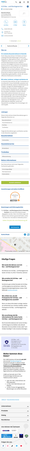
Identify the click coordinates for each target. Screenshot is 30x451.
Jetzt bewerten (15, 227)
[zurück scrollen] (1, 46)
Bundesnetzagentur (16, 361)
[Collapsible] (26, 265)
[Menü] (28, 2)
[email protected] (12, 290)
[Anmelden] (20, 2)
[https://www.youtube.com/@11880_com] (21, 446)
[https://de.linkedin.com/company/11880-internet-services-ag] (16, 446)
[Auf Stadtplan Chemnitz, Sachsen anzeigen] (28, 234)
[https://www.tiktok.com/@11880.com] (12, 446)
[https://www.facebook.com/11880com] (3, 446)
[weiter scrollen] (28, 46)
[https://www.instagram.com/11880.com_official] (8, 446)
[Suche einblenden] (16, 2)
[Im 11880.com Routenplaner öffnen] (25, 234)
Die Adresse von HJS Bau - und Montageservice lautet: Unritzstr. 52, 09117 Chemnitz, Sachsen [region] (15, 271)
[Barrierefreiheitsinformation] (24, 2)
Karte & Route (12, 46)
